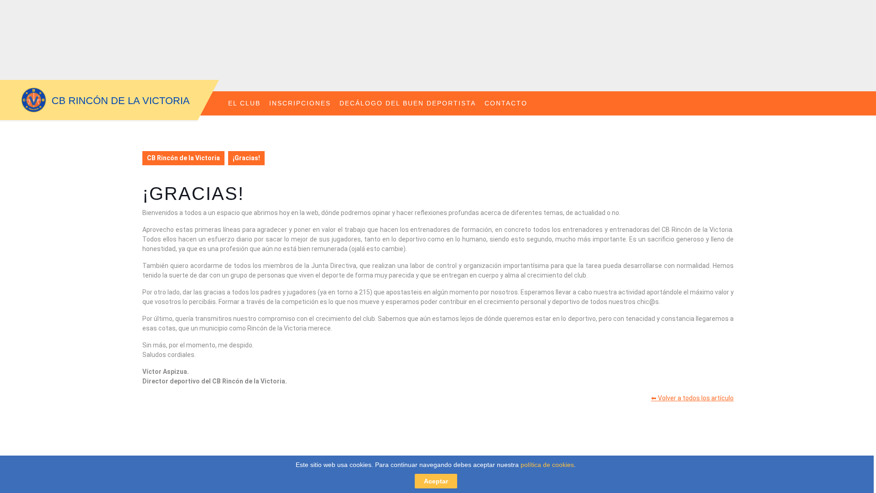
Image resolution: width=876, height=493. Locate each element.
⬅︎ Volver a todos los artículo (692, 398)
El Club (244, 103)
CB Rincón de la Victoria (121, 100)
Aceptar (436, 481)
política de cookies (547, 464)
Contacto (506, 103)
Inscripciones (300, 103)
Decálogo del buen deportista (407, 103)
